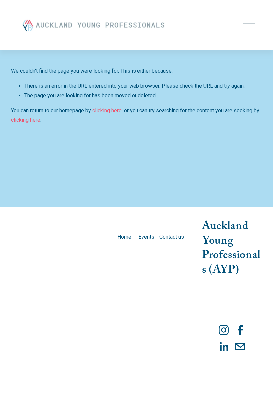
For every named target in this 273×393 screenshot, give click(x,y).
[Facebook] (240, 330)
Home (124, 237)
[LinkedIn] (223, 346)
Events (146, 237)
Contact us (171, 237)
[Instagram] (223, 330)
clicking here (107, 110)
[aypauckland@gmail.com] (240, 346)
